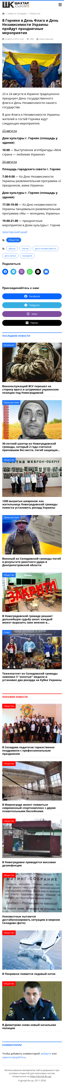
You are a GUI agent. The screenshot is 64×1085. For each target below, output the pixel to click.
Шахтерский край (14, 232)
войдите (46, 1053)
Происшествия (11, 402)
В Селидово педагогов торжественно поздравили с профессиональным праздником (28, 750)
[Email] (46, 272)
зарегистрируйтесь (14, 1057)
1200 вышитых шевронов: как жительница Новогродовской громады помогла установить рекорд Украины (29, 504)
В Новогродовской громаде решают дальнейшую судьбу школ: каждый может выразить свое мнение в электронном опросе (27, 619)
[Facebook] (5, 272)
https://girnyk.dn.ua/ (40, 1076)
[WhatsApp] (30, 272)
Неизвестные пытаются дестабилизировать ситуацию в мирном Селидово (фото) (31, 920)
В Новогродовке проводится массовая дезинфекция (29, 864)
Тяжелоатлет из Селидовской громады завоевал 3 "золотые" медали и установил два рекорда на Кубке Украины (32, 677)
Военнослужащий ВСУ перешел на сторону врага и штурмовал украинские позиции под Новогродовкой (30, 389)
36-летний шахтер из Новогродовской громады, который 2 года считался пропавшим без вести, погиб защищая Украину (30, 447)
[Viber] (22, 272)
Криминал (9, 345)
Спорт (7, 632)
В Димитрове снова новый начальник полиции (29, 1026)
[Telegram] (13, 272)
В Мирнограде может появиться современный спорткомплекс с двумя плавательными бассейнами (29, 808)
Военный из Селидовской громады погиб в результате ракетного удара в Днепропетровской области (31, 562)
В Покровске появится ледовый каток (29, 973)
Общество (13, 240)
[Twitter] (38, 272)
